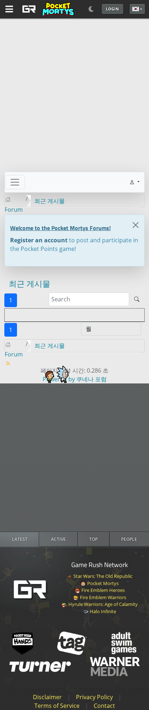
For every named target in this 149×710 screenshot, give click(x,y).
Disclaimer (47, 697)
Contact (104, 706)
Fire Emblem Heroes (102, 590)
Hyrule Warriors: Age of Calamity (102, 604)
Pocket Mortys (102, 583)
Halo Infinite (102, 611)
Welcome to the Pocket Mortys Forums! (60, 228)
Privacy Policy (94, 697)
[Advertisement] (74, 457)
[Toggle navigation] (15, 182)
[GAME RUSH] (47, 9)
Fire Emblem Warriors (102, 597)
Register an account (39, 240)
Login (112, 9)
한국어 (137, 9)
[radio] (19, 539)
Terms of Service (57, 706)
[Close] (135, 225)
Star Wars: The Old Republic (102, 576)
